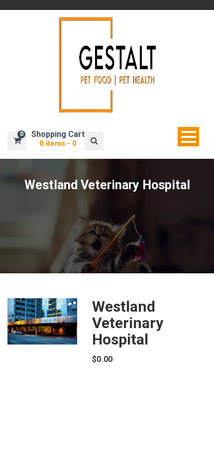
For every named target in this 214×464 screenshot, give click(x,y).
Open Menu (188, 136)
